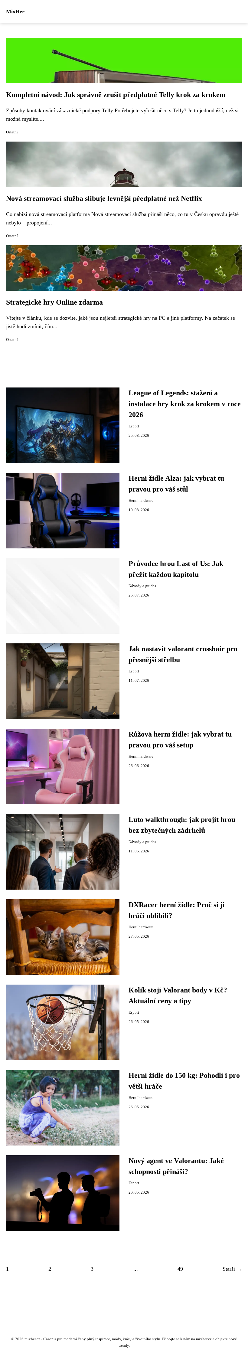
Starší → (232, 1269)
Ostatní (12, 132)
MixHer (15, 11)
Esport (134, 426)
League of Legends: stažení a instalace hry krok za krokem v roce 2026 (185, 404)
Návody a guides (142, 586)
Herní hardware (141, 500)
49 (180, 1269)
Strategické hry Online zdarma (54, 302)
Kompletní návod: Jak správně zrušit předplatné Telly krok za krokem (116, 95)
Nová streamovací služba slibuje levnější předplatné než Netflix (104, 198)
